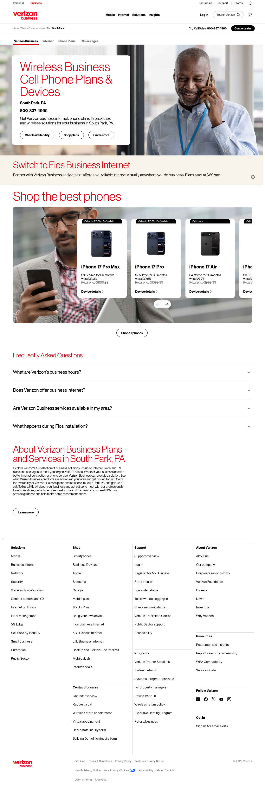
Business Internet (23, 564)
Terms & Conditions (100, 761)
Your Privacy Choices (117, 770)
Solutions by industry (25, 633)
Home (16, 28)
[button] (250, 2)
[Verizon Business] (25, 15)
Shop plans (71, 135)
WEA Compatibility (209, 661)
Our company (205, 564)
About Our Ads (165, 770)
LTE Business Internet (88, 641)
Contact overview (85, 696)
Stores (239, 3)
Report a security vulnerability (216, 653)
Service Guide (206, 670)
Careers (202, 590)
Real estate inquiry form (89, 730)
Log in (138, 564)
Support (223, 3)
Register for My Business (152, 573)
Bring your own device (88, 616)
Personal (18, 3)
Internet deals (82, 667)
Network (17, 573)
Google (78, 590)
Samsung (79, 581)
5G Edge (17, 624)
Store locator (143, 581)
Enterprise (18, 650)
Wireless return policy (149, 704)
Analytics (100, 779)
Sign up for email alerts (212, 726)
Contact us (205, 3)
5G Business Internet (87, 633)
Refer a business (146, 721)
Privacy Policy (123, 761)
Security (17, 581)
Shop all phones (132, 333)
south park (58, 28)
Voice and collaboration (27, 590)
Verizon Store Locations (33, 28)
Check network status (149, 607)
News (200, 598)
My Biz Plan (81, 607)
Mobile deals (82, 658)
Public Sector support (149, 624)
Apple (77, 573)
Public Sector (20, 658)
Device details (91, 291)
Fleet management (24, 616)
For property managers (150, 687)
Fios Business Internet (88, 624)
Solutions (138, 14)
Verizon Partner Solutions (152, 661)
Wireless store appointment (92, 713)
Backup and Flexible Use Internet (96, 650)
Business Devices (85, 564)
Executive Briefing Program (153, 713)
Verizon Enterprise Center (152, 616)
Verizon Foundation (209, 581)
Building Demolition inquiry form (95, 738)
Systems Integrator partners (154, 679)
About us (202, 556)
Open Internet (83, 779)
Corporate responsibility (213, 573)
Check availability (37, 135)
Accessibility (143, 633)
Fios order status (146, 590)
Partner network (145, 670)
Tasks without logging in (151, 598)
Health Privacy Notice (88, 770)
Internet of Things (23, 607)
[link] (158, 304)
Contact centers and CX (27, 598)
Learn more (26, 512)
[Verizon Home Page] (22, 763)
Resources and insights (212, 644)
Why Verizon (205, 616)
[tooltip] (253, 177)
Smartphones (82, 556)
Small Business (21, 641)
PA (48, 28)
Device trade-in (145, 696)
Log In (204, 14)
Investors (202, 607)
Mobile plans (81, 598)
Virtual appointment (86, 721)
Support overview (146, 556)
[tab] (26, 41)
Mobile (110, 14)
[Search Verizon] (228, 14)
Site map (80, 761)
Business (36, 3)
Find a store (101, 135)
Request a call (82, 704)
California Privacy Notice (149, 761)
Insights (154, 14)
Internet (123, 14)
